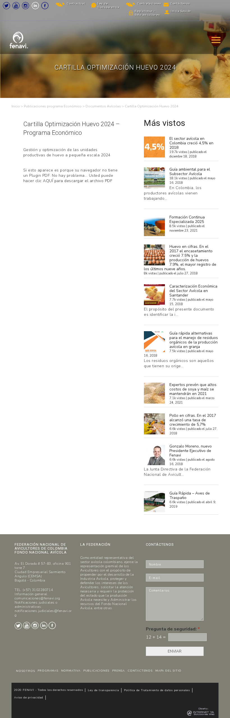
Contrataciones (149, 4)
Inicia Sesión (181, 11)
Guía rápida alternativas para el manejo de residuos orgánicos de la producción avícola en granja (193, 340)
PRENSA (118, 671)
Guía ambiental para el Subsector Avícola (189, 171)
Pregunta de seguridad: (173, 629)
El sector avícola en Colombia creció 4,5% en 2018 (191, 143)
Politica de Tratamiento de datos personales (157, 690)
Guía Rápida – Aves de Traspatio (189, 495)
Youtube (16, 5)
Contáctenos (180, 4)
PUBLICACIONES (96, 671)
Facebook (45, 5)
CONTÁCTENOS (140, 671)
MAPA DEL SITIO (168, 671)
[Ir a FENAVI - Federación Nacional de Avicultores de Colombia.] (16, 106)
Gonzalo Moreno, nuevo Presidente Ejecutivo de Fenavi (190, 451)
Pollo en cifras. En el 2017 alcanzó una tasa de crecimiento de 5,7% (192, 420)
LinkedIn (35, 5)
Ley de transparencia (103, 690)
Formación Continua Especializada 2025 (187, 219)
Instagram (25, 5)
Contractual (76, 4)
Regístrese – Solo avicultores (147, 13)
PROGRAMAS (48, 671)
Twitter (6, 5)
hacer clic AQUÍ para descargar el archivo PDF (67, 180)
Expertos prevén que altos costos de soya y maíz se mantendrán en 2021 (193, 389)
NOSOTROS (25, 671)
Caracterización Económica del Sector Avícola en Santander (193, 291)
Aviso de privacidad (28, 698)
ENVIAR (174, 651)
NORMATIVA (71, 671)
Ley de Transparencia (108, 5)
